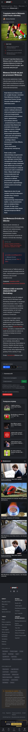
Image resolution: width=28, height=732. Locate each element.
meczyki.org (10, 363)
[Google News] (17, 602)
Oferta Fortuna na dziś (20, 648)
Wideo (3, 631)
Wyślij (24, 389)
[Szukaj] (24, 2)
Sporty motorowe (6, 623)
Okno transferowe (6, 636)
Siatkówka (4, 620)
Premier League (13, 662)
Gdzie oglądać (5, 641)
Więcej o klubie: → (10, 8)
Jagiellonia (16, 688)
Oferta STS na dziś (19, 646)
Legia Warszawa (14, 680)
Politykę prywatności (20, 401)
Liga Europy (14, 668)
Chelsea (12, 693)
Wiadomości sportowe (6, 6)
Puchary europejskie (17, 670)
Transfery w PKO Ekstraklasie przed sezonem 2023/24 (11, 287)
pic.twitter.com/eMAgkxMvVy (13, 259)
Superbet (17, 651)
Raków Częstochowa (7, 688)
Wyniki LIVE (17, 614)
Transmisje (4, 638)
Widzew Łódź (15, 685)
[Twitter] (10, 602)
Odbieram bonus (16, 724)
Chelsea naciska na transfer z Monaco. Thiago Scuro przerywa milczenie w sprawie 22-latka (13, 249)
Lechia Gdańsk (14, 691)
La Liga (21, 662)
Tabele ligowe (18, 617)
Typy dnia (17, 641)
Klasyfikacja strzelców (20, 619)
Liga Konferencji (6, 670)
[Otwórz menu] (2, 2)
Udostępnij (7, 375)
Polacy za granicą (6, 633)
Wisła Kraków (6, 680)
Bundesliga (10, 665)
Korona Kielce (6, 691)
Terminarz (17, 622)
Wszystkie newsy (6, 613)
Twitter (14, 375)
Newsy (15, 6)
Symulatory (4, 650)
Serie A (4, 665)
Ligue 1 (17, 665)
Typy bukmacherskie (20, 643)
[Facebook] (13, 602)
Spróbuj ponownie (7, 407)
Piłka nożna (21, 6)
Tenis (3, 618)
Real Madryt (5, 693)
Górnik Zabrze (14, 683)
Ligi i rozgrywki (18, 624)
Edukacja (4, 653)
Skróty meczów (6, 643)
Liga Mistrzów (6, 668)
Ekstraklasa (5, 662)
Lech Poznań (5, 683)
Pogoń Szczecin (6, 685)
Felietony (4, 655)
